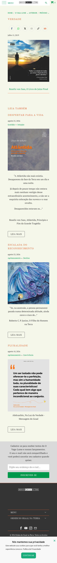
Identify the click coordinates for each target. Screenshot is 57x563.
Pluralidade (18, 346)
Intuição (20, 124)
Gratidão (11, 124)
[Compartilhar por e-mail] (32, 28)
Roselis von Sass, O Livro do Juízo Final (28, 89)
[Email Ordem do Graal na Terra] (35, 528)
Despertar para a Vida (25, 115)
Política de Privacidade (32, 549)
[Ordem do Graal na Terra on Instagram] (31, 528)
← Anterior (32, 13)
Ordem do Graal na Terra (24, 535)
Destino (26, 258)
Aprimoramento (14, 258)
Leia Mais (16, 234)
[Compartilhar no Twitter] (25, 28)
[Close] (54, 541)
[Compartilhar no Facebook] (12, 28)
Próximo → (44, 13)
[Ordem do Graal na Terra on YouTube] (26, 528)
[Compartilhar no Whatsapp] (18, 28)
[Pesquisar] (45, 2)
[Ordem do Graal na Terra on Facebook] (21, 528)
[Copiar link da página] (38, 28)
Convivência (28, 355)
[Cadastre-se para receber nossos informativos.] (45, 28)
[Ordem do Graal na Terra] (28, 3)
